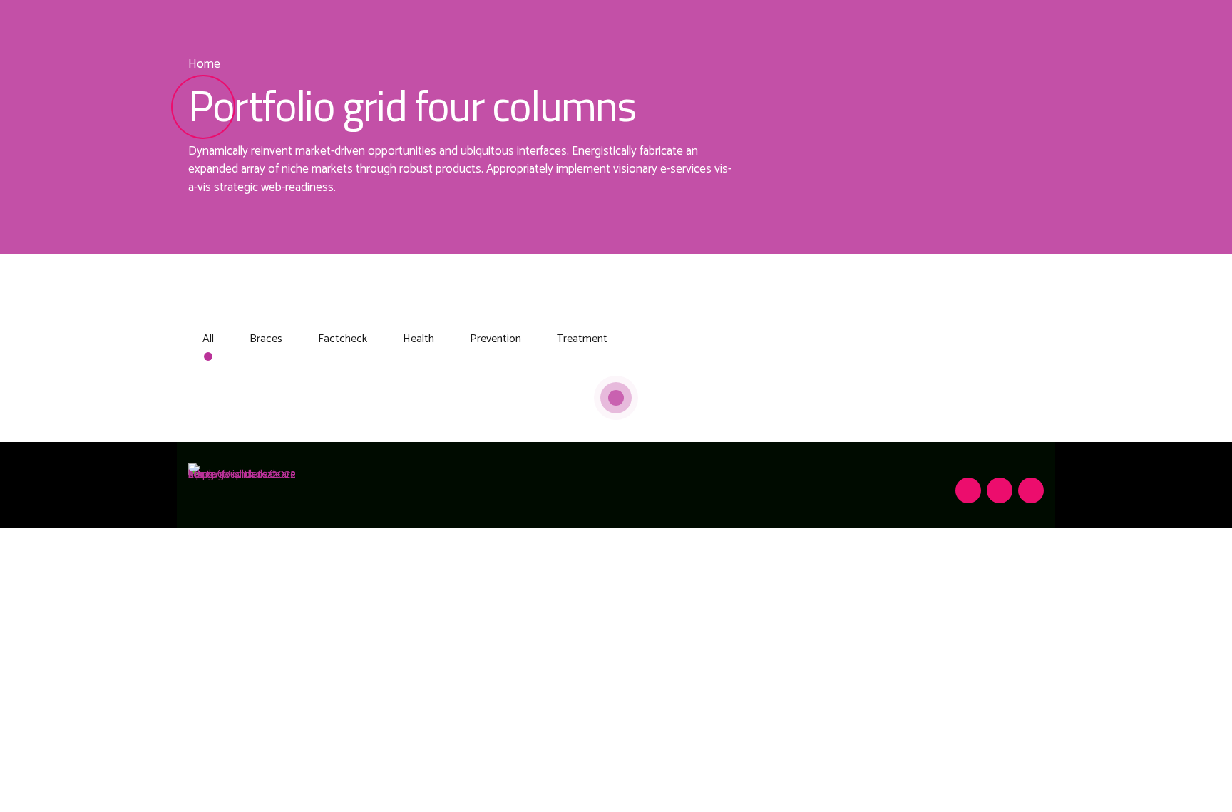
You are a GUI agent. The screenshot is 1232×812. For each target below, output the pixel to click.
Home (204, 64)
